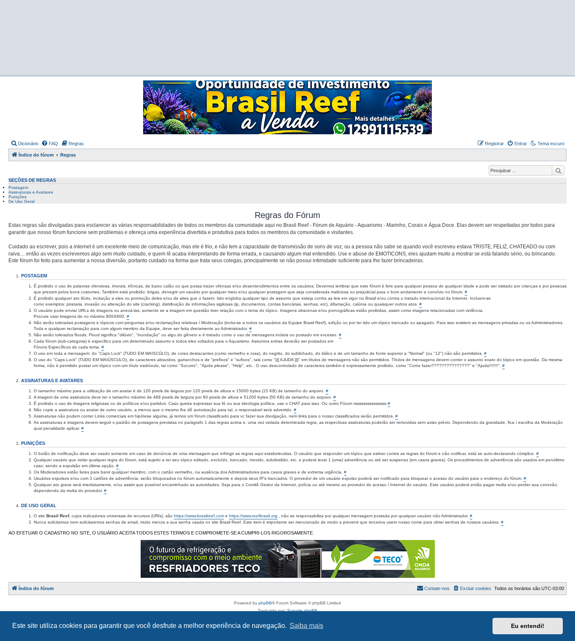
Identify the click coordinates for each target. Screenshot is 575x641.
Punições (17, 196)
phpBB (265, 603)
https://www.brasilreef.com (199, 515)
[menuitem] (24, 143)
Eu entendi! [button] (527, 625)
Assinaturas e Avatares (30, 192)
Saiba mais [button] (306, 625)
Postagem (18, 187)
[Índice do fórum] (290, 38)
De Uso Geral (21, 201)
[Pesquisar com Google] (558, 170)
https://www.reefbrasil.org (253, 515)
